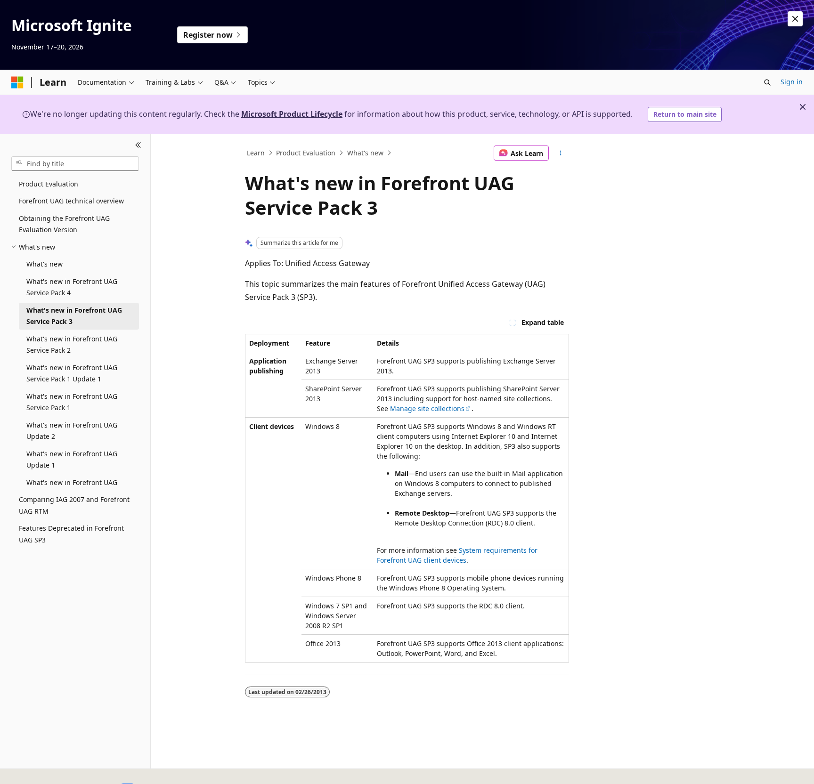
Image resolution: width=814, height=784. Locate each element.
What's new (365, 152)
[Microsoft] (17, 82)
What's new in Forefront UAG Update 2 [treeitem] (71, 430)
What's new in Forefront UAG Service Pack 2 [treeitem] (71, 344)
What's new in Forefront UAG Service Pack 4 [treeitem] (71, 287)
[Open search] (767, 82)
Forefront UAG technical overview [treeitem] (71, 200)
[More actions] (561, 153)
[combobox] (75, 163)
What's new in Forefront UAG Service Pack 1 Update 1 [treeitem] (71, 373)
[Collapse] (138, 145)
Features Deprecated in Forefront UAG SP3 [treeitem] (71, 534)
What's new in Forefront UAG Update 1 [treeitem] (71, 459)
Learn (256, 152)
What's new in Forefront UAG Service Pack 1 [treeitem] (71, 402)
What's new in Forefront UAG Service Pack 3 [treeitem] (74, 316)
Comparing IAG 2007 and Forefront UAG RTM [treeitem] (74, 505)
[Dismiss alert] (795, 18)
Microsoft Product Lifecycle (291, 114)
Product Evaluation (305, 152)
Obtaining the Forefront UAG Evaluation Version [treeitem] (64, 224)
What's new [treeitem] (44, 263)
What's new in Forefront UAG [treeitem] (71, 482)
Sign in (792, 81)
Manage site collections (427, 408)
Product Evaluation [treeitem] (48, 183)
